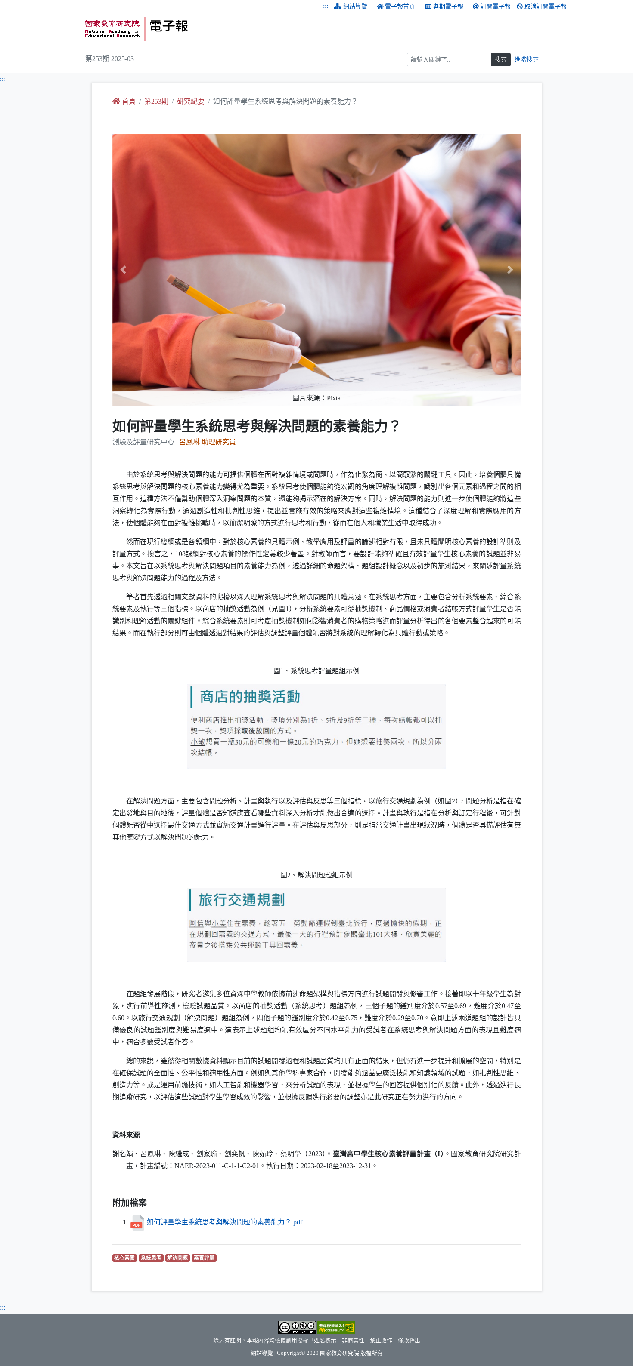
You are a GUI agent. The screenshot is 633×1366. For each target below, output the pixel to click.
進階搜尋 (527, 59)
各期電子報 (448, 6)
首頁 (129, 101)
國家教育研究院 (339, 1353)
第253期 (156, 101)
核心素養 (125, 1258)
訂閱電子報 (496, 6)
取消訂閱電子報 (545, 6)
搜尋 (501, 59)
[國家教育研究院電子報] (197, 29)
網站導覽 (355, 6)
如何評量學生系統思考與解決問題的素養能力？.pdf (224, 1222)
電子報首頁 (400, 6)
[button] (143, 270)
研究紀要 (191, 101)
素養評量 (205, 1258)
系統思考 (152, 1258)
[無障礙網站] (336, 1327)
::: (325, 5)
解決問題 (178, 1258)
